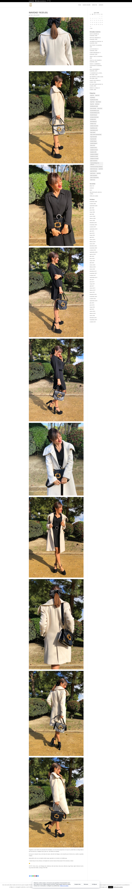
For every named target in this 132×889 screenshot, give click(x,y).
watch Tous (92, 179)
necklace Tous (93, 123)
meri (32, 15)
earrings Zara (93, 119)
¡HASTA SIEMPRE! (94, 34)
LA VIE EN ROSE (93, 49)
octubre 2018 (93, 250)
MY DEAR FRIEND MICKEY (96, 84)
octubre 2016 (93, 298)
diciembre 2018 (93, 245)
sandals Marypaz (93, 143)
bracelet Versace (93, 115)
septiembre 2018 (93, 252)
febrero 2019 (92, 241)
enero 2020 (92, 220)
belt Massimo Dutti (94, 106)
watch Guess (92, 173)
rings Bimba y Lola (94, 130)
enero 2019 (92, 243)
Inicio (79, 4)
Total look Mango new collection (94, 163)
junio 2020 (92, 210)
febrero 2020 (92, 218)
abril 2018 (92, 262)
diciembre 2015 (93, 317)
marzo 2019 (92, 239)
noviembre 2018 (93, 248)
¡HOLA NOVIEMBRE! (94, 69)
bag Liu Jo (97, 95)
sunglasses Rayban (94, 154)
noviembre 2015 (93, 319)
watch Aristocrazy (93, 168)
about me (94, 4)
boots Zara (99, 108)
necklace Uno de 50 (94, 125)
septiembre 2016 (93, 300)
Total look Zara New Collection (96, 166)
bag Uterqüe (98, 101)
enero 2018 (92, 269)
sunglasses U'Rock (94, 156)
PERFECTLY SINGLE (94, 88)
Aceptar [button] (110, 887)
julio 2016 (92, 302)
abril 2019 (92, 237)
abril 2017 (92, 286)
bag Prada (92, 101)
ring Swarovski (93, 139)
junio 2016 (92, 305)
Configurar (94, 884)
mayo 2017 (92, 283)
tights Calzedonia (93, 160)
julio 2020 (92, 207)
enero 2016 (92, 315)
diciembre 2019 (93, 222)
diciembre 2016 (93, 294)
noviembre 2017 (93, 273)
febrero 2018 (92, 267)
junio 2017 (92, 281)
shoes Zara (92, 145)
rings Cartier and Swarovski (95, 134)
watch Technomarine (94, 177)
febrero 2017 (92, 290)
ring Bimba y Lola (93, 128)
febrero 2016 (92, 313)
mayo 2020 (92, 212)
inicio (91, 190)
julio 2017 (92, 279)
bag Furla (92, 95)
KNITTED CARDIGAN (94, 37)
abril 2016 (92, 309)
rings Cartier (92, 132)
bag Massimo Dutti (94, 99)
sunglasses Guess (94, 149)
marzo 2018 (92, 265)
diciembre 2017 (93, 271)
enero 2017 (92, 292)
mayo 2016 (92, 307)
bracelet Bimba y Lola (94, 110)
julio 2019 (92, 231)
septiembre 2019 (93, 229)
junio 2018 (92, 258)
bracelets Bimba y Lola (94, 112)
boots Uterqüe (93, 108)
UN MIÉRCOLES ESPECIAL (95, 41)
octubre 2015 (93, 321)
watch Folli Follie (93, 171)
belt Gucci (97, 104)
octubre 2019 (93, 226)
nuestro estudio (86, 4)
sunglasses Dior (93, 147)
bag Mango (92, 97)
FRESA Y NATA (93, 56)
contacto (101, 4)
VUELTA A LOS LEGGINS (95, 60)
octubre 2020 (93, 203)
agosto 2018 (92, 254)
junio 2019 (92, 233)
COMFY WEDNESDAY (94, 52)
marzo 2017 (92, 288)
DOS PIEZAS (92, 45)
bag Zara (92, 104)
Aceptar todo (77, 884)
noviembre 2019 (93, 224)
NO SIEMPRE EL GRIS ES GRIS (96, 76)
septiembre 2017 (93, 277)
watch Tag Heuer (93, 175)
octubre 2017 (93, 275)
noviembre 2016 (93, 296)
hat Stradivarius (93, 121)
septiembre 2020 (93, 205)
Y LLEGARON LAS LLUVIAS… (96, 73)
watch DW (101, 168)
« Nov (91, 28)
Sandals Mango (93, 141)
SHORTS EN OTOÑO (94, 80)
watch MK (98, 173)
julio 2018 (92, 256)
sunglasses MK (93, 152)
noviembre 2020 (93, 201)
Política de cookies (94, 196)
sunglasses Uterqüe (94, 158)
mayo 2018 (92, 260)
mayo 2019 (92, 235)
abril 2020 (92, 214)
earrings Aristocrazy (94, 117)
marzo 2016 (92, 311)
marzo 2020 (92, 216)
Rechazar (86, 884)
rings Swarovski (93, 136)
